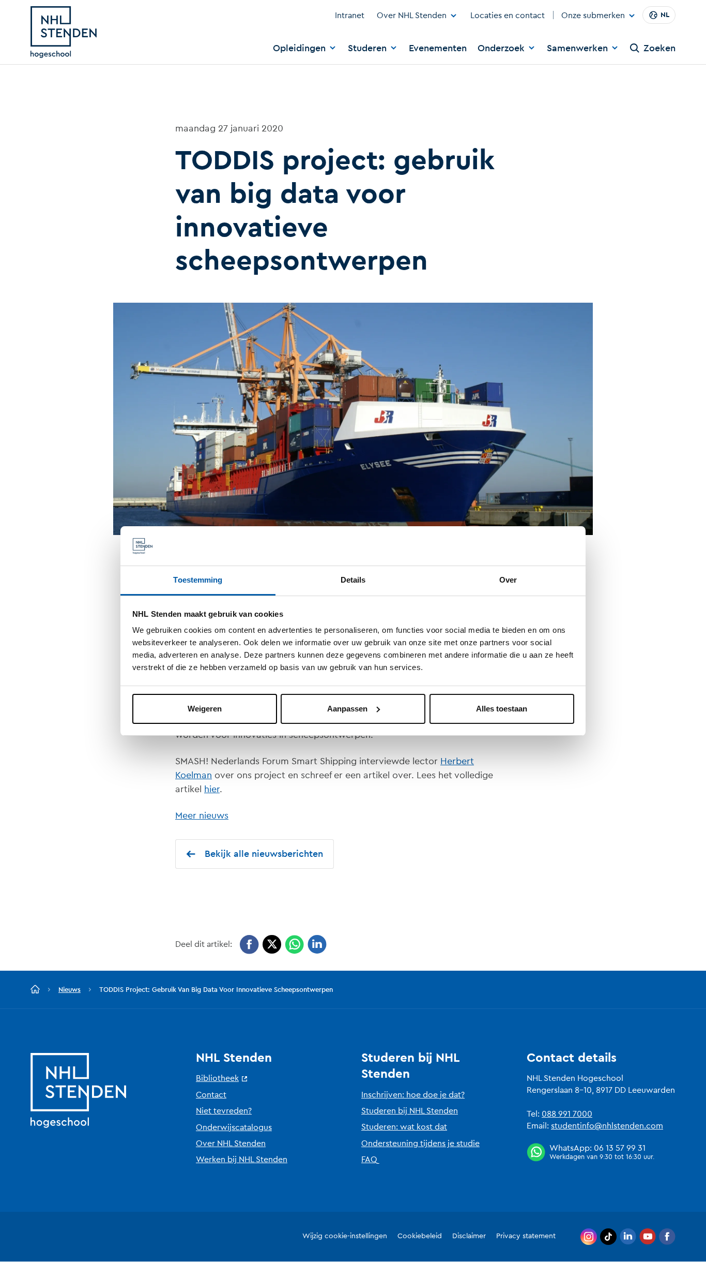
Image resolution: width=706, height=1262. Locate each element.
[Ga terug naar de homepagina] (35, 990)
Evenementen (438, 48)
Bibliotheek (217, 1078)
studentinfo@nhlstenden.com (607, 1126)
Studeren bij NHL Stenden (409, 1111)
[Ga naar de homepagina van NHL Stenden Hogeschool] (63, 32)
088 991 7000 (567, 1114)
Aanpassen (347, 708)
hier (212, 789)
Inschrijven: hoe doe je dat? (413, 1095)
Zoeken (659, 48)
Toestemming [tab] (197, 579)
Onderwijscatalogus (234, 1127)
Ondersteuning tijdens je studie (420, 1143)
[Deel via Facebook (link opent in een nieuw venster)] (249, 944)
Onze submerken (593, 16)
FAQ (369, 1159)
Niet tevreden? (224, 1111)
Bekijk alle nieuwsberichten (264, 853)
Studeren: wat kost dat (404, 1127)
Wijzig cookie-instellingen (344, 1236)
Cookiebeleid (419, 1236)
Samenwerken (577, 48)
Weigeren (205, 708)
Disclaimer (469, 1236)
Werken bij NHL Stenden (241, 1159)
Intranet (349, 15)
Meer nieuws (201, 815)
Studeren (367, 48)
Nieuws (69, 989)
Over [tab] (508, 579)
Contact (211, 1095)
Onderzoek (501, 48)
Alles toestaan (501, 708)
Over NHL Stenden (412, 15)
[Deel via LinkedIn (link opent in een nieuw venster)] (317, 944)
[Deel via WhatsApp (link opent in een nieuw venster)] (294, 944)
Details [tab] (353, 579)
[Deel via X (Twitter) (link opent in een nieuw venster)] (272, 944)
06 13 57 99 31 (620, 1148)
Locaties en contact (507, 15)
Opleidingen (299, 48)
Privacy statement (526, 1236)
